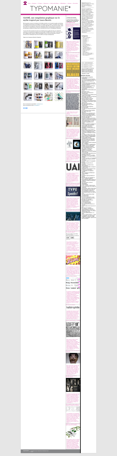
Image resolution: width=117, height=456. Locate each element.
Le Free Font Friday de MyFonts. (87, 106)
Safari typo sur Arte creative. (87, 103)
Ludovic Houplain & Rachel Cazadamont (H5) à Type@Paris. (89, 143)
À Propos (40, 3)
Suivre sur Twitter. (87, 66)
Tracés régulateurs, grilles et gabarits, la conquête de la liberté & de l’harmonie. (89, 180)
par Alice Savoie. (89, 118)
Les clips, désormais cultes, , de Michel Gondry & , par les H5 (89, 192)
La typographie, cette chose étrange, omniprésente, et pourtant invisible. (88, 216)
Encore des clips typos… (86, 117)
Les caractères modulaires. (86, 202)
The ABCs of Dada (85, 107)
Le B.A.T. (83, 174)
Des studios (75, 3)
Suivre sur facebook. (87, 64)
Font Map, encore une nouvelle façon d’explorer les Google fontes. (88, 86)
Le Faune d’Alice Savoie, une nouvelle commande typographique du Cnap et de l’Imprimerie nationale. (89, 83)
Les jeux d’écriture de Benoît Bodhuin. (88, 110)
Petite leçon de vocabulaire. (87, 207)
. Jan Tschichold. (88, 198)
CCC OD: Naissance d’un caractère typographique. (88, 88)
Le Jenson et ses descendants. (87, 169)
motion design (85, 52)
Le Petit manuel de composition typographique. (87, 77)
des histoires (85, 41)
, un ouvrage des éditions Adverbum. (89, 156)
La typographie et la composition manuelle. (88, 171)
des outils (84, 43)
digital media (85, 46)
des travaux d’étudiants (86, 45)
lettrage (84, 51)
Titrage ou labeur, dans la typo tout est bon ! (89, 206)
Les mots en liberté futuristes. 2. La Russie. (88, 213)
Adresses (69, 3)
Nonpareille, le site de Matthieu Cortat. (89, 168)
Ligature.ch (84, 112)
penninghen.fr (36, 105)
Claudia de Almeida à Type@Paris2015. (88, 136)
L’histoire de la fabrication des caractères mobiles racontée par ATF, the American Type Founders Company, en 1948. (89, 120)
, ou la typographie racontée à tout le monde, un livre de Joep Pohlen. (89, 159)
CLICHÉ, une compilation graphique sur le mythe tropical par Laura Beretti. (89, 124)
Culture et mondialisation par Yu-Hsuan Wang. (88, 138)
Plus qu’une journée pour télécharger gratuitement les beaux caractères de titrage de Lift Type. (88, 140)
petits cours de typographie (87, 54)
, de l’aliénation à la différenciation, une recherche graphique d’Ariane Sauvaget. (89, 151)
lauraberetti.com (40, 104)
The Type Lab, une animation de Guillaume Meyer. (87, 93)
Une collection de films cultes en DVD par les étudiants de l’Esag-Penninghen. (89, 135)
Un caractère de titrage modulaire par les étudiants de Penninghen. (89, 95)
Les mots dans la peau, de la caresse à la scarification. (89, 187)
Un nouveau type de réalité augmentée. (89, 115)
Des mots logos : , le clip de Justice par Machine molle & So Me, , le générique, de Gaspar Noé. (89, 189)
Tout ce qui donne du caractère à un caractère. (88, 204)
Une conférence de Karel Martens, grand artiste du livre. (89, 102)
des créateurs (85, 39)
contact (32, 451)
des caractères (85, 38)
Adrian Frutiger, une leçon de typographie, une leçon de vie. (87, 126)
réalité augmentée (86, 55)
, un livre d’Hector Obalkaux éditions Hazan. (88, 195)
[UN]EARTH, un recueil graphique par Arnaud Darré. (88, 128)
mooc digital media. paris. (86, 111)
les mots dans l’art (86, 50)
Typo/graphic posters (85, 91)
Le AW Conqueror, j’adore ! (86, 201)
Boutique (34, 3)
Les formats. (84, 181)
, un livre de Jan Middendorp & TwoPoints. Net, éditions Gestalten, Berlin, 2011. (89, 210)
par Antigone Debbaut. (88, 173)
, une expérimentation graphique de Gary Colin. (89, 154)
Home (29, 3)
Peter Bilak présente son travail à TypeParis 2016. (88, 105)
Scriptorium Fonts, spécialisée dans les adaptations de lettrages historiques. (88, 114)
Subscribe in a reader (85, 73)
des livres (84, 42)
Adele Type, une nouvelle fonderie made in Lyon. (89, 90)
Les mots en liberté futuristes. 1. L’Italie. (89, 214)
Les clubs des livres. (85, 196)
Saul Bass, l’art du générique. (87, 116)
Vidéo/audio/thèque (54, 3)
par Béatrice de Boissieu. (88, 176)
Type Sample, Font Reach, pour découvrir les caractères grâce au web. (89, 97)
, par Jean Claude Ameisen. (88, 145)
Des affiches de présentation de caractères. (87, 163)
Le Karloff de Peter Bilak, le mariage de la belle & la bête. (89, 167)
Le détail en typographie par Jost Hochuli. (87, 122)
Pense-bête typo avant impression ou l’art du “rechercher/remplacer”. (88, 178)
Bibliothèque (63, 3)
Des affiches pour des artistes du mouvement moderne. (87, 200)
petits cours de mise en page (87, 53)
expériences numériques (87, 48)
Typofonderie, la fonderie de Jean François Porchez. (88, 165)
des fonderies (85, 40)
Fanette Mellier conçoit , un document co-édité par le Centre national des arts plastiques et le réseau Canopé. (89, 131)
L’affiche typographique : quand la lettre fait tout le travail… (89, 218)
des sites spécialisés (86, 44)
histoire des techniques (86, 49)
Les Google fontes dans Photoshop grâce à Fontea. (89, 109)
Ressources (46, 3)
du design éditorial (86, 47)
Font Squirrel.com (70, 22)
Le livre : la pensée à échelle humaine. (88, 185)
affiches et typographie (86, 37)
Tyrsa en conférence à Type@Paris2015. (89, 144)
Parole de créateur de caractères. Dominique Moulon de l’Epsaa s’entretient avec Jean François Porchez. (89, 99)
